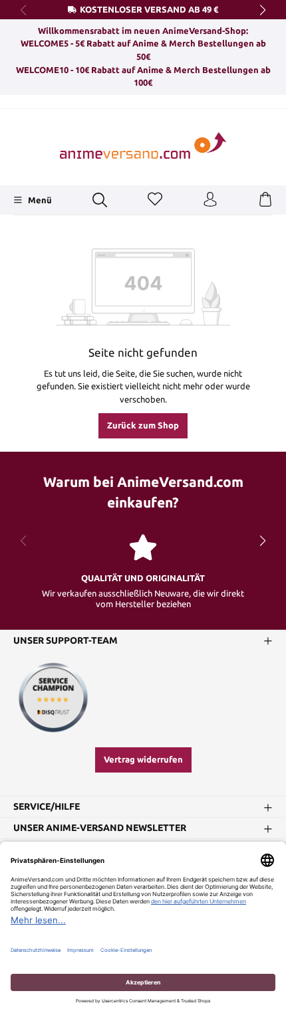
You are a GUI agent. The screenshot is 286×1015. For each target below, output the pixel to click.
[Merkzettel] (155, 200)
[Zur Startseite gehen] (143, 145)
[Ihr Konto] (210, 200)
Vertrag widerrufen (143, 759)
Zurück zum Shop (143, 425)
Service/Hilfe (46, 806)
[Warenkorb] (265, 200)
